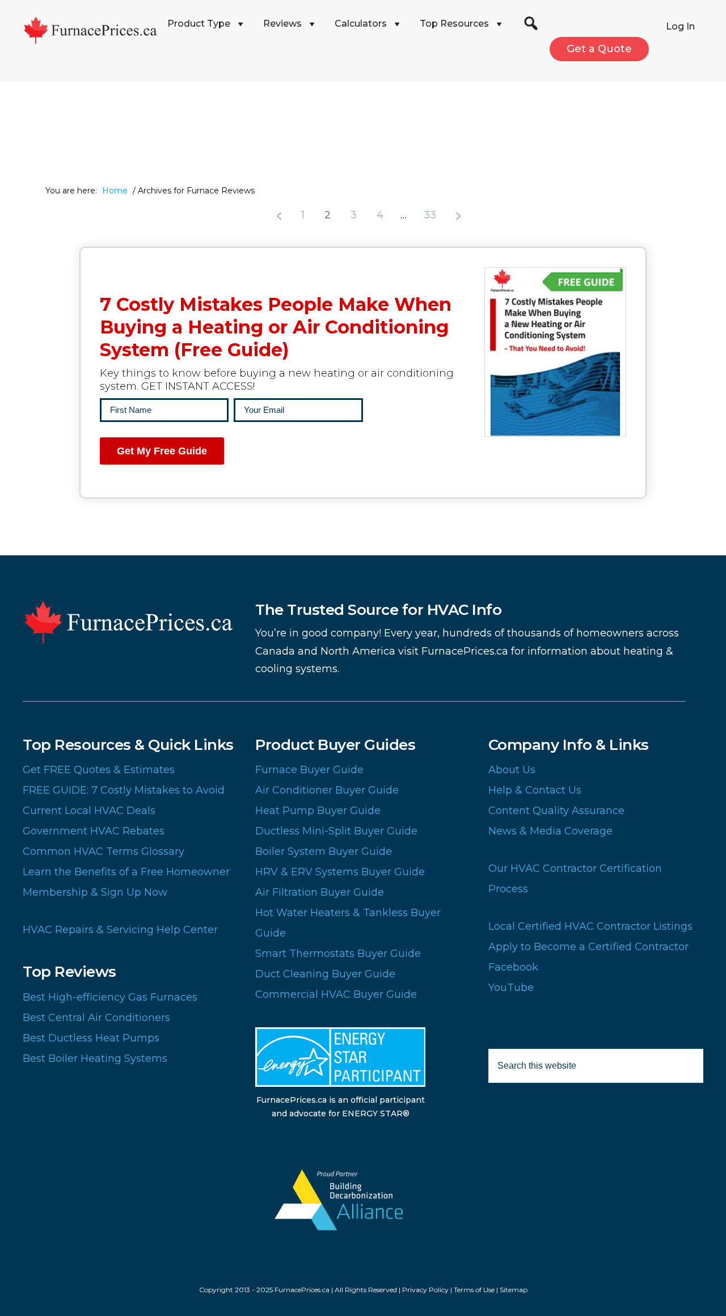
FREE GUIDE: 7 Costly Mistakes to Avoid (124, 790)
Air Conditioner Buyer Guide (327, 790)
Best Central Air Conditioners (96, 1017)
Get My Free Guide (162, 451)
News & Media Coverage (550, 831)
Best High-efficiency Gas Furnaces (110, 997)
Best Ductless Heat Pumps (91, 1038)
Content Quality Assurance (556, 810)
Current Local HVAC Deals (89, 810)
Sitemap (513, 1289)
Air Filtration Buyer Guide (319, 892)
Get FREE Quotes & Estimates (99, 770)
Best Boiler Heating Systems (95, 1058)
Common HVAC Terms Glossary (103, 851)
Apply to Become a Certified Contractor (588, 946)
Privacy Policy (425, 1289)
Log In (680, 26)
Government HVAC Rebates (93, 831)
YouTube (511, 987)
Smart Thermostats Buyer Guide (338, 953)
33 (431, 215)
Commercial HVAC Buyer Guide (336, 994)
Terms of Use (474, 1289)
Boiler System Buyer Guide (323, 851)
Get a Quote (599, 49)
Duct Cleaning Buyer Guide (325, 974)
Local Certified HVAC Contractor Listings (590, 926)
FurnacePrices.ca (91, 29)
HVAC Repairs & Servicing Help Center (120, 929)
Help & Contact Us (534, 790)
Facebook (513, 967)
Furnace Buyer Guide (309, 770)
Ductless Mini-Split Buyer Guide (336, 831)
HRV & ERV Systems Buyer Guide (340, 872)
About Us (511, 770)
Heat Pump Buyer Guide (318, 810)
